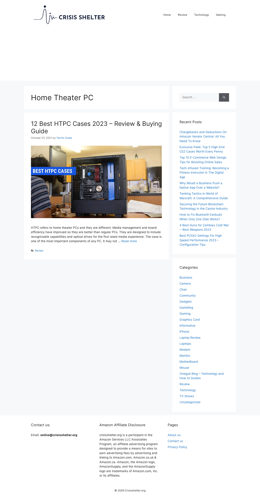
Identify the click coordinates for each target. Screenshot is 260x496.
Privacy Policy (177, 447)
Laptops (185, 343)
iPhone (184, 331)
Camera (185, 283)
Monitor (185, 355)
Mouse (184, 367)
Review (182, 14)
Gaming (221, 14)
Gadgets (186, 301)
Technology (201, 14)
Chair (183, 289)
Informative (187, 325)
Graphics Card (190, 319)
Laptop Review (190, 337)
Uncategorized (190, 402)
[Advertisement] (130, 56)
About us (174, 435)
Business (186, 277)
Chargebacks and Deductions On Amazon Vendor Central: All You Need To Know (203, 136)
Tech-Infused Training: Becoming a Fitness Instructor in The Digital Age (204, 172)
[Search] (224, 97)
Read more (129, 241)
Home (167, 14)
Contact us (175, 441)
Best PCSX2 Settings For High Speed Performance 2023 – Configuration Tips (201, 240)
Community (188, 295)
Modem (185, 349)
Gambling (186, 307)
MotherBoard (189, 361)
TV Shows (187, 396)
